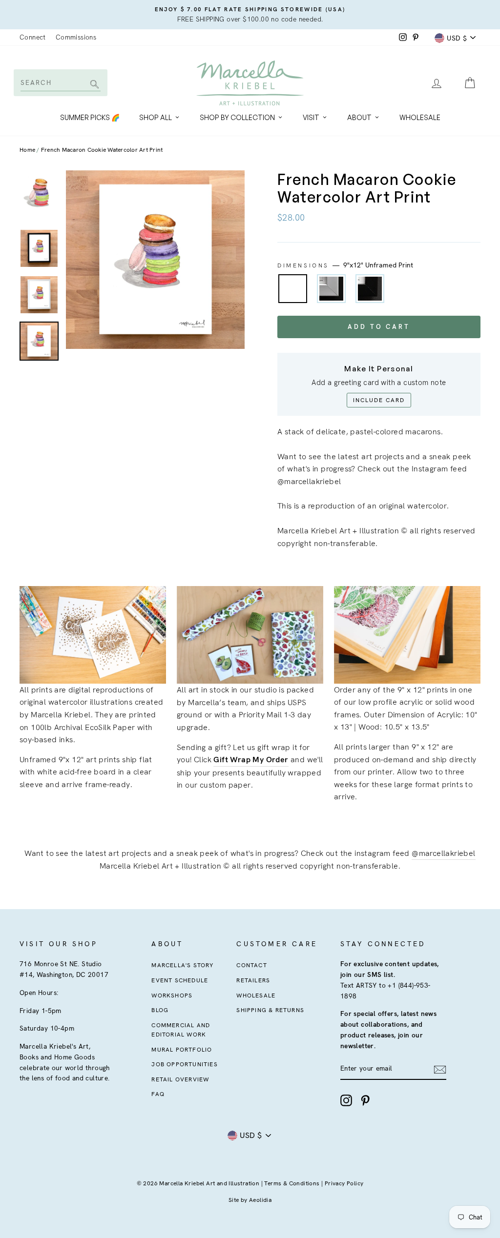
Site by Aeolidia (250, 1200)
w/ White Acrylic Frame (331, 288)
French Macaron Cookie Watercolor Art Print (102, 150)
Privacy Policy (344, 1183)
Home (27, 150)
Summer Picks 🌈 (90, 117)
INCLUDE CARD (379, 400)
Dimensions (345, 265)
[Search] (93, 85)
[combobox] (60, 82)
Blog (159, 1010)
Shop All (155, 117)
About (359, 117)
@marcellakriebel (443, 853)
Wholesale (419, 117)
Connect (33, 37)
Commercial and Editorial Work (180, 1029)
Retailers (253, 980)
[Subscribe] (440, 1069)
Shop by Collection (237, 117)
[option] (250, 14)
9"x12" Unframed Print (292, 288)
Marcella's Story (182, 965)
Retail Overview (180, 1079)
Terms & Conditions (291, 1183)
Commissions (76, 37)
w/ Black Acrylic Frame (369, 288)
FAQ (158, 1094)
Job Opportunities (184, 1064)
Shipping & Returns (270, 1010)
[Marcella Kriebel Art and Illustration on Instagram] (346, 1100)
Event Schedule (179, 980)
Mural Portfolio (181, 1050)
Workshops (171, 995)
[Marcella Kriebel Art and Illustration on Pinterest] (365, 1100)
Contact (251, 965)
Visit (311, 117)
